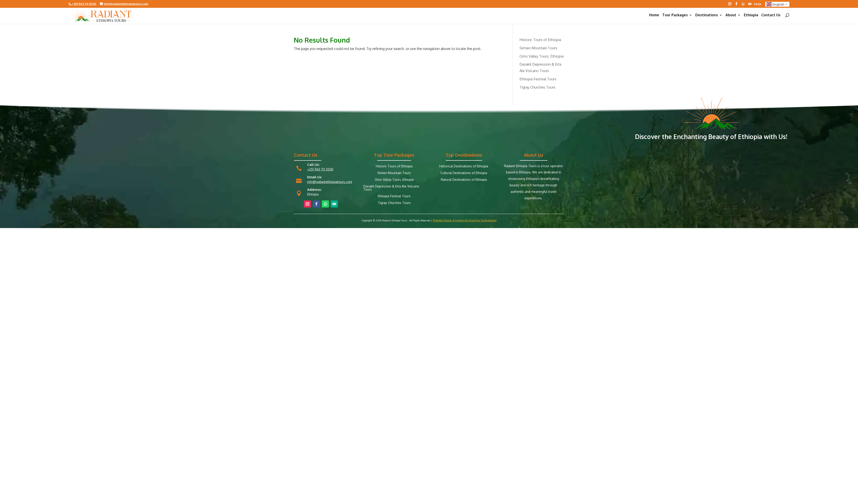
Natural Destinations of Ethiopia (464, 179)
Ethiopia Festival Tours (537, 79)
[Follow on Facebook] (736, 3)
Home (654, 15)
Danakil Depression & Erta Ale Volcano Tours (391, 188)
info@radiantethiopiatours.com (329, 182)
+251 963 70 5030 (320, 169)
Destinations (706, 15)
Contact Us (770, 15)
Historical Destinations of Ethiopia (463, 166)
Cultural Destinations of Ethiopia (463, 173)
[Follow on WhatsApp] (743, 4)
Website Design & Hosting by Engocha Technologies (464, 220)
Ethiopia (751, 15)
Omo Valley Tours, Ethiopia (541, 56)
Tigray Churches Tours (537, 87)
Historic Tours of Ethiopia (540, 39)
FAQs (757, 4)
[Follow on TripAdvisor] (750, 4)
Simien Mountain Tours (538, 48)
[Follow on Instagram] (729, 3)
